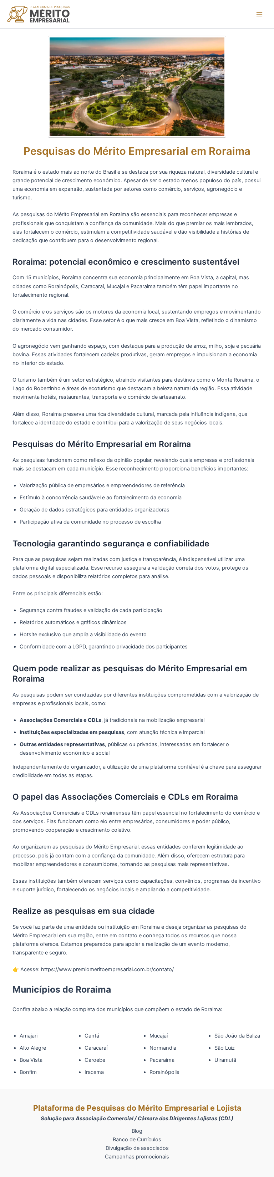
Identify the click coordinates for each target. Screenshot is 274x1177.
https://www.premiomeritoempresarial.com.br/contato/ (107, 969)
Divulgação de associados (137, 1148)
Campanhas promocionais (137, 1156)
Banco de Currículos (137, 1139)
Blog (137, 1131)
